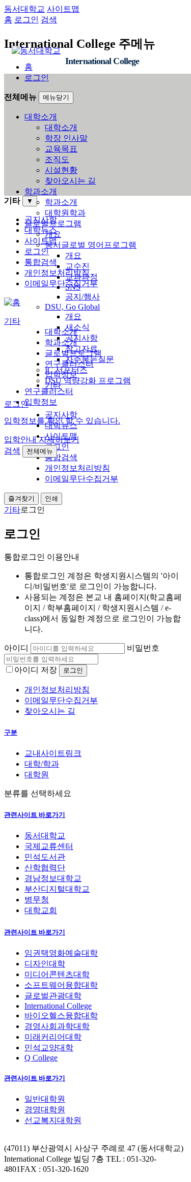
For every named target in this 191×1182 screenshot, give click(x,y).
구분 (10, 732)
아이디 (16, 648)
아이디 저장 (35, 669)
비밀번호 (143, 648)
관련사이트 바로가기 (34, 815)
